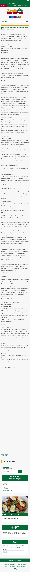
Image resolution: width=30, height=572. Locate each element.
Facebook (10, 16)
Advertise (20, 5)
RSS (20, 16)
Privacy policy (21, 566)
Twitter (12, 16)
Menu (4, 5)
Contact (15, 5)
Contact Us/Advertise (9, 564)
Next (6, 455)
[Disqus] (15, 396)
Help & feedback (21, 564)
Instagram (17, 16)
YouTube (15, 16)
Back (3, 455)
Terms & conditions (10, 566)
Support (27, 5)
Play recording (7, 490)
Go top (14, 569)
